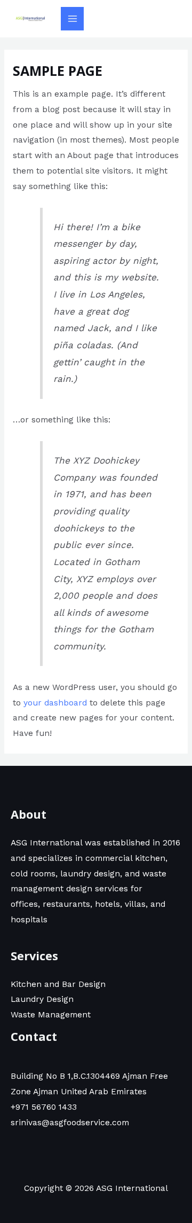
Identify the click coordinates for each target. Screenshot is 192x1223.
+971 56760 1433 (44, 1107)
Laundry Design (42, 999)
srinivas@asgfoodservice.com (70, 1122)
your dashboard (55, 703)
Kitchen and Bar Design (58, 984)
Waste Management (51, 1015)
